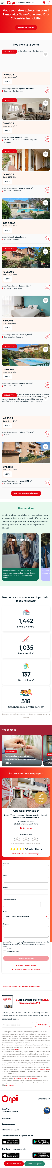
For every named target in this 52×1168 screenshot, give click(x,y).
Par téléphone (12, 949)
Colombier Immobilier (25, 3)
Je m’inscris (42, 1025)
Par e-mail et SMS (13, 951)
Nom (5, 875)
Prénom (6, 863)
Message (6, 924)
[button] (15, 839)
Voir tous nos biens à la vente (26, 493)
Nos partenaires (8, 1124)
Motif (5, 912)
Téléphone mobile (9, 900)
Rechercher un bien (26, 27)
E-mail (5, 887)
